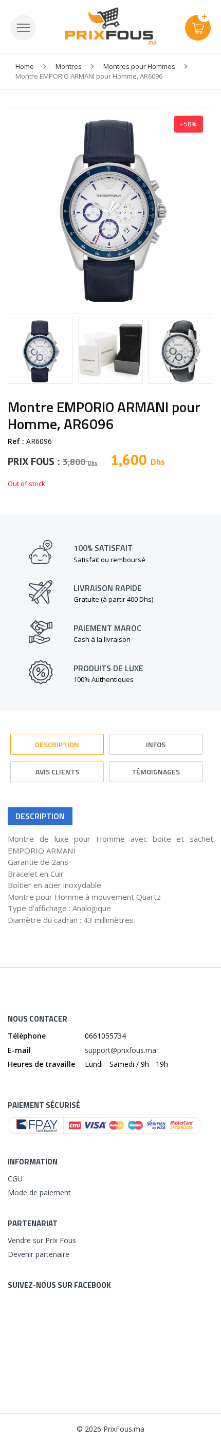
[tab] (57, 739)
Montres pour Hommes (139, 66)
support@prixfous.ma (120, 1050)
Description (57, 744)
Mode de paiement (39, 1192)
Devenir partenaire (38, 1254)
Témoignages (156, 771)
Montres (69, 66)
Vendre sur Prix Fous (42, 1240)
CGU (15, 1178)
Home (24, 66)
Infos (155, 744)
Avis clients (57, 771)
